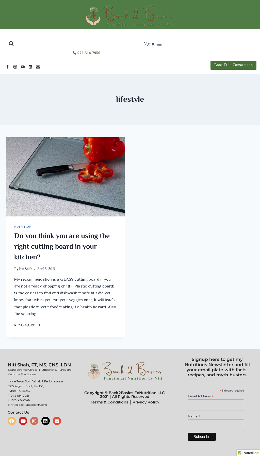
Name (194, 416)
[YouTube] (22, 67)
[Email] (38, 67)
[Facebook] (7, 67)
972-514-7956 (88, 53)
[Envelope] (57, 421)
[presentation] (65, 176)
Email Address (201, 396)
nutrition (22, 227)
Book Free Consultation (233, 65)
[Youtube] (23, 421)
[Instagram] (15, 67)
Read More (27, 325)
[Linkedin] (30, 67)
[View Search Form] (11, 44)
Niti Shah (25, 269)
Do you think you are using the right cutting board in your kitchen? (62, 247)
